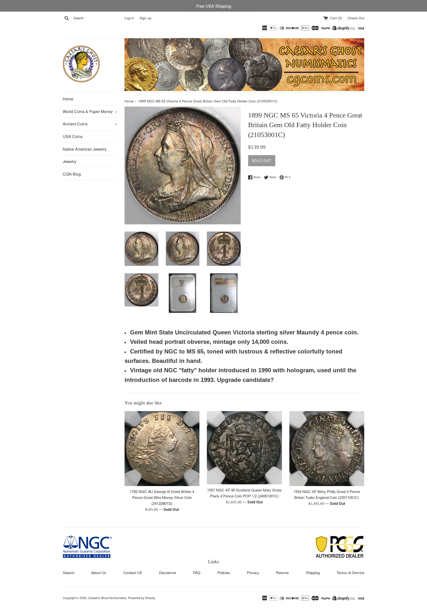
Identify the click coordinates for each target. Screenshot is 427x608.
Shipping (313, 572)
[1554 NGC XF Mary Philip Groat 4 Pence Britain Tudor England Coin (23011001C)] (326, 448)
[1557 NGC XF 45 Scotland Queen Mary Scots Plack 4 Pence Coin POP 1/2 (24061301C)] (244, 447)
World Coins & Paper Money (90, 111)
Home (68, 99)
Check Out (356, 18)
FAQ (196, 572)
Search (68, 572)
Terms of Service (350, 572)
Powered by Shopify (141, 598)
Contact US (132, 572)
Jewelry (69, 161)
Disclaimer (167, 572)
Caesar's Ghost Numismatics (107, 598)
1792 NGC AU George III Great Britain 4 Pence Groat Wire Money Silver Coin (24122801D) (162, 497)
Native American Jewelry (85, 149)
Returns (282, 572)
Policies (223, 572)
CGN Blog (72, 174)
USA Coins (73, 136)
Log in (129, 18)
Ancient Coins (90, 124)
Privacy (253, 572)
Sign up (145, 18)
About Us (98, 572)
